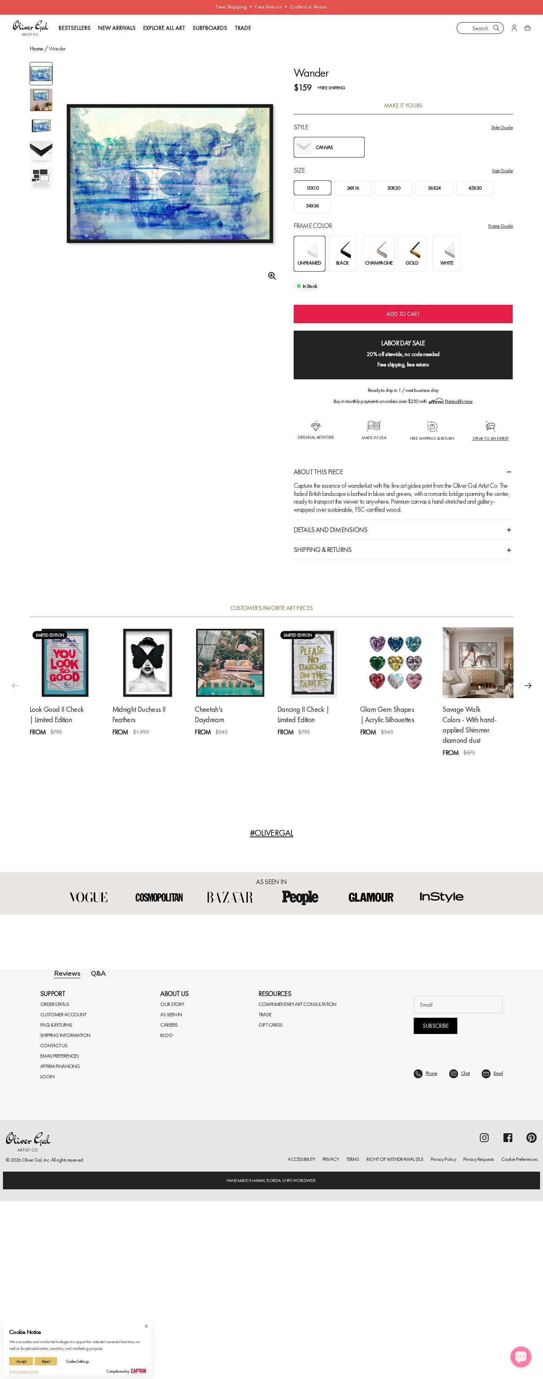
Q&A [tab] (98, 973)
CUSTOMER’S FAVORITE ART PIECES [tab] (271, 608)
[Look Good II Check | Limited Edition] (65, 662)
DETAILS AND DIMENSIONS (331, 529)
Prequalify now (459, 401)
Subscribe (436, 1203)
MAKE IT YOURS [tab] (403, 105)
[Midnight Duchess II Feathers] (147, 662)
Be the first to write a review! (271, 1123)
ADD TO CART (403, 314)
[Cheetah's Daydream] (230, 662)
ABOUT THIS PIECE (318, 472)
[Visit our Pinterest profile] (531, 1315)
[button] (528, 686)
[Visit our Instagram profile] (484, 1315)
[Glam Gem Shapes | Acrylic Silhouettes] (395, 662)
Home (36, 48)
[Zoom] (270, 276)
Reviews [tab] (67, 973)
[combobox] (480, 28)
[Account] (514, 28)
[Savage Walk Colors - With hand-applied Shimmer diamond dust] (478, 662)
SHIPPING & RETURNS (323, 549)
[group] (170, 182)
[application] (521, 1357)
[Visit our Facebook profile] (508, 1315)
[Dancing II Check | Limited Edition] (312, 662)
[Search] (496, 28)
